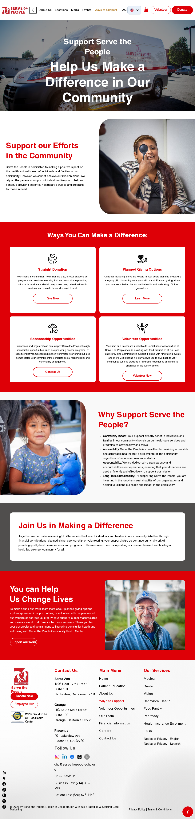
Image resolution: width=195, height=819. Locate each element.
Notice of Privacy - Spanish (162, 744)
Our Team (106, 716)
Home (103, 678)
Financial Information (114, 723)
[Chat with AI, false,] (187, 811)
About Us (106, 693)
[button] (75, 10)
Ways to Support (111, 701)
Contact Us (107, 738)
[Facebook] (72, 757)
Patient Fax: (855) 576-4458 (74, 795)
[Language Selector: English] (134, 10)
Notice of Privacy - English (161, 739)
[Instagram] (57, 757)
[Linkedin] (64, 757)
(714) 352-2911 (65, 776)
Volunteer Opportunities (117, 708)
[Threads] (79, 757)
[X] (87, 757)
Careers (105, 731)
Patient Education (112, 686)
